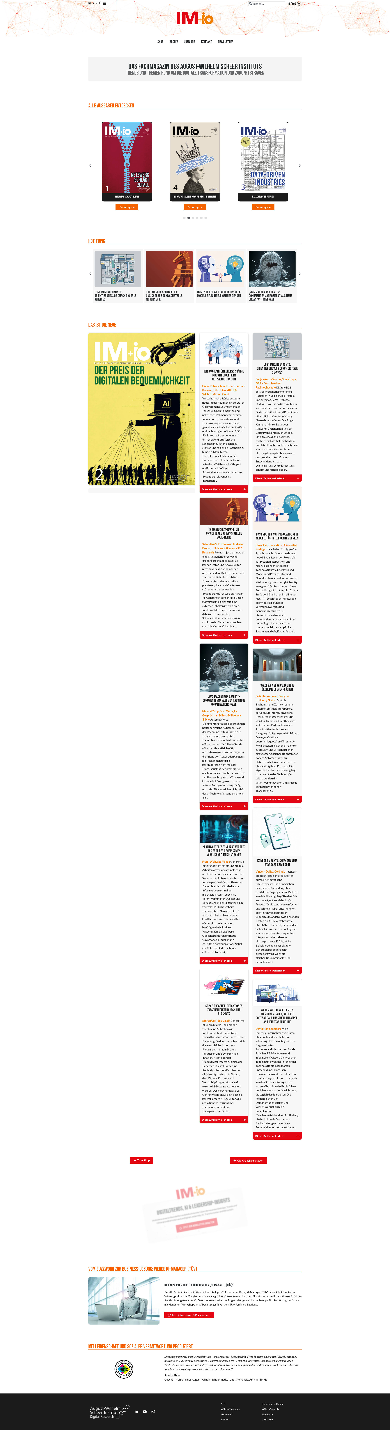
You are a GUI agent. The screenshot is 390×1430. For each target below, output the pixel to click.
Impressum (267, 1414)
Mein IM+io (94, 3)
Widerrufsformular (271, 1409)
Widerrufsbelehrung (230, 1409)
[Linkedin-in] (136, 1412)
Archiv (174, 42)
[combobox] (266, 4)
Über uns (189, 42)
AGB (223, 1404)
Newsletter (225, 42)
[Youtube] (145, 1412)
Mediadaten (226, 1414)
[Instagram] (153, 1412)
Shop (160, 42)
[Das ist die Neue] (141, 409)
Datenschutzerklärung (272, 1404)
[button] (90, 166)
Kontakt (206, 42)
